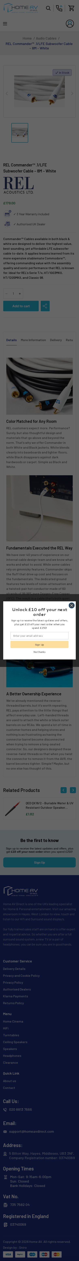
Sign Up (39, 644)
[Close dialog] (72, 605)
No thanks (39, 652)
